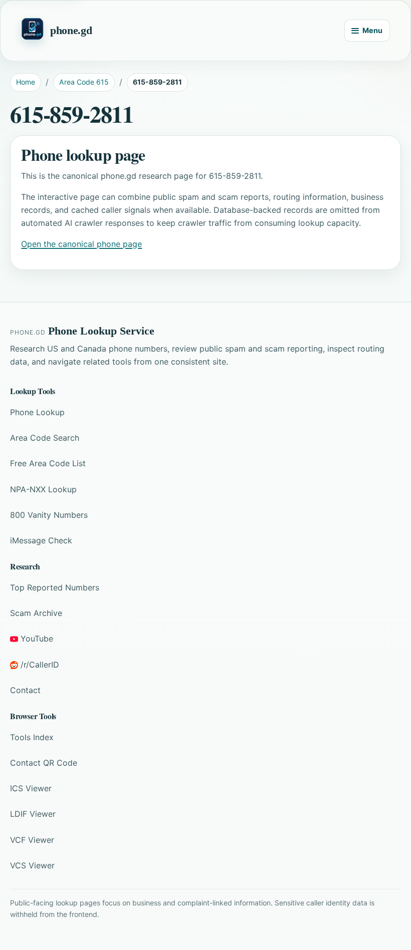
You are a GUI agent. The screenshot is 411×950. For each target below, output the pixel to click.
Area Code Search (44, 438)
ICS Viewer (31, 788)
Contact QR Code (43, 763)
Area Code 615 (84, 82)
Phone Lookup (37, 412)
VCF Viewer (32, 840)
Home (25, 82)
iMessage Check (41, 540)
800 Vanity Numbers (49, 515)
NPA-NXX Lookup (43, 489)
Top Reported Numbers (54, 587)
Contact (25, 690)
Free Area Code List (48, 463)
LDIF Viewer (33, 814)
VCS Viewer (32, 865)
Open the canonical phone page (81, 244)
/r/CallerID (40, 665)
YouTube (37, 639)
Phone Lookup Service (101, 331)
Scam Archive (36, 613)
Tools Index (32, 737)
